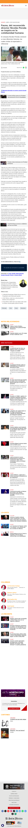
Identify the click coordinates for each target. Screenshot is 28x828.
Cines (16, 308)
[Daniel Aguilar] (3, 607)
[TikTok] (14, 811)
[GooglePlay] (15, 814)
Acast (9, 273)
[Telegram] (17, 811)
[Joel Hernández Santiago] (3, 587)
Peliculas (4, 308)
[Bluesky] (20, 811)
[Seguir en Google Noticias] (26, 67)
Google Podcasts (5, 275)
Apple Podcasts (20, 273)
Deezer (12, 275)
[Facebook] (2, 811)
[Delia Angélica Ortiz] (3, 600)
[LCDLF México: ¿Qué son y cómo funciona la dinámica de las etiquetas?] (5, 480)
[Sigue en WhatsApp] (24, 67)
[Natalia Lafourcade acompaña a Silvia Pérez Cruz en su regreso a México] (5, 619)
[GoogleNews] (25, 811)
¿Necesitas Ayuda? (14, 807)
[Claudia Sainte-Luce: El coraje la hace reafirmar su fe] (5, 333)
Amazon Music (18, 275)
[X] (5, 811)
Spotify (13, 273)
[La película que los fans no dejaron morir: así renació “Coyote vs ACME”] (5, 353)
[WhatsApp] (23, 811)
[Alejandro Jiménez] (3, 594)
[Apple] (13, 814)
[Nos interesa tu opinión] (14, 786)
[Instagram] (11, 811)
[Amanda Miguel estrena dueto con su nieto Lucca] (5, 447)
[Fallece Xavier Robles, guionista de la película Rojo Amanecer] (5, 326)
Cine (11, 308)
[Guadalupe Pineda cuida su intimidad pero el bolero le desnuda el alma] (5, 369)
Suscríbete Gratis (14, 708)
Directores (23, 308)
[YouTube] (8, 811)
